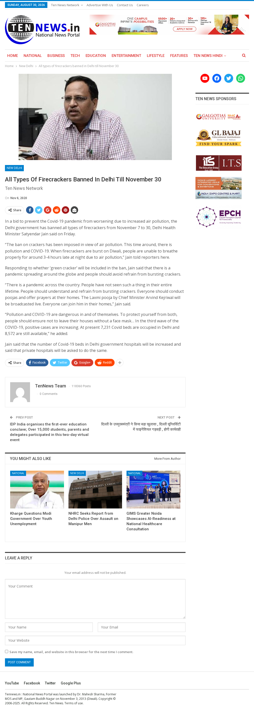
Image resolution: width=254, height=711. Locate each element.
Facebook (32, 683)
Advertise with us (100, 5)
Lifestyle (155, 55)
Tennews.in (13, 694)
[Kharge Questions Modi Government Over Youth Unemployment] (37, 489)
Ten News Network (65, 5)
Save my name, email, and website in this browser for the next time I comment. (71, 652)
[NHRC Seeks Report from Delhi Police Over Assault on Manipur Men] (95, 489)
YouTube (12, 683)
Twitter (50, 683)
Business (56, 55)
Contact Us (125, 5)
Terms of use (73, 703)
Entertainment (126, 55)
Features (179, 55)
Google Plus (71, 683)
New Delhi (14, 168)
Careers (143, 5)
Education (96, 55)
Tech (75, 55)
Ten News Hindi (207, 55)
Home (12, 55)
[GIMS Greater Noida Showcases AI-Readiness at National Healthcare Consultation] (153, 489)
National (33, 55)
